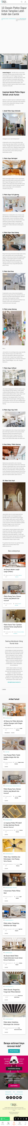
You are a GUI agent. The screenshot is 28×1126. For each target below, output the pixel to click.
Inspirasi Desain (5, 18)
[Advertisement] (14, 39)
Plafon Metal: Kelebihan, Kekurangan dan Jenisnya (11, 1023)
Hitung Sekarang (14, 1051)
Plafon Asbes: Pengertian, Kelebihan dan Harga (11, 924)
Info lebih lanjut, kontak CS (14, 682)
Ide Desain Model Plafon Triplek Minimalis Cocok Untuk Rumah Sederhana (13, 958)
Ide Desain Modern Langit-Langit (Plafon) (12, 570)
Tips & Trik (15, 887)
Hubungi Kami (20, 1091)
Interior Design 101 (9, 853)
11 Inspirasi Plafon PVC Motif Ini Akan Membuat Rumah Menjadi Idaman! (13, 825)
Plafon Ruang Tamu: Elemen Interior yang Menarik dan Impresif (12, 598)
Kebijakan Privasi (9, 1094)
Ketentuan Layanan (18, 1094)
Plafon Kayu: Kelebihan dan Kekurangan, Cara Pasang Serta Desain (12, 859)
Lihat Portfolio (14, 1085)
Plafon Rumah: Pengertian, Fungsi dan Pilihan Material (12, 991)
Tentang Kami (8, 1091)
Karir (14, 1091)
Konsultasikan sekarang (14, 1068)
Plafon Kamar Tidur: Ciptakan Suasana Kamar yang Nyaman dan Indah (13, 627)
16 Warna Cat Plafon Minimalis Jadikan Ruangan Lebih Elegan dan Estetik (13, 723)
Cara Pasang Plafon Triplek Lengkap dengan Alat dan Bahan (12, 757)
